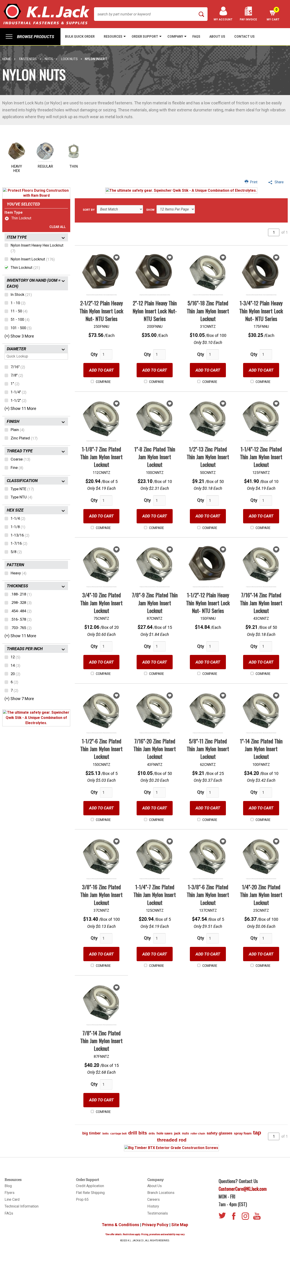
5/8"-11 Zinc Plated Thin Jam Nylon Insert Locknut (208, 749)
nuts (185, 1133)
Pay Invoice (248, 19)
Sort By (89, 209)
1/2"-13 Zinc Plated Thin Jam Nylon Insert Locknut (208, 457)
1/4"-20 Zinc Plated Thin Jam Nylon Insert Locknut (261, 894)
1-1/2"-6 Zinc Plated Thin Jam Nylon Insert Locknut (101, 749)
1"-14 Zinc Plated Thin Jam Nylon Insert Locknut (261, 749)
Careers (153, 1199)
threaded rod (171, 1139)
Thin (74, 166)
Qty (94, 354)
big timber (91, 1133)
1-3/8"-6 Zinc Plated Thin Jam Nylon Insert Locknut (208, 894)
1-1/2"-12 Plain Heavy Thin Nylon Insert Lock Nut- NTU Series (208, 603)
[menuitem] (30, 36)
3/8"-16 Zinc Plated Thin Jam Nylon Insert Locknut (101, 894)
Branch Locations (160, 1193)
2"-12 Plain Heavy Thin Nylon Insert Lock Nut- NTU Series (155, 311)
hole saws (164, 1133)
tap (257, 1132)
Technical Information (22, 1206)
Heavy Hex (16, 168)
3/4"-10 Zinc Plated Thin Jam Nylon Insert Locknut (101, 603)
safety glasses (219, 1133)
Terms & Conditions (120, 1224)
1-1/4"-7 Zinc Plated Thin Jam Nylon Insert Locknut (154, 894)
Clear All (57, 227)
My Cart (273, 14)
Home (6, 59)
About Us (154, 1186)
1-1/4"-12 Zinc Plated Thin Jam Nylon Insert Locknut (261, 457)
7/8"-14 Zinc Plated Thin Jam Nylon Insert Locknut (101, 1041)
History (153, 1206)
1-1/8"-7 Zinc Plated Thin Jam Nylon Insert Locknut (101, 457)
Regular (45, 166)
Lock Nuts (69, 59)
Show (150, 209)
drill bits (137, 1132)
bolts (105, 1133)
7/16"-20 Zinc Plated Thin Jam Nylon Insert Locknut (154, 749)
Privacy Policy (155, 1224)
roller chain (198, 1133)
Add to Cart (101, 370)
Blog (8, 1186)
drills (152, 1133)
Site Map (179, 1224)
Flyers (9, 1193)
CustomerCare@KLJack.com (243, 1188)
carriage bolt (118, 1133)
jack (177, 1133)
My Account (223, 19)
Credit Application (90, 1186)
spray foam (242, 1133)
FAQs (9, 1213)
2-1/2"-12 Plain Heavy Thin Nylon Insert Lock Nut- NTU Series (101, 311)
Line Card (12, 1199)
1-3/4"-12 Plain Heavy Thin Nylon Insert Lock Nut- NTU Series (261, 311)
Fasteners (28, 59)
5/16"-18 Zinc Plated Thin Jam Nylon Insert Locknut (208, 311)
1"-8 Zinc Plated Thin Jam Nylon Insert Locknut (154, 457)
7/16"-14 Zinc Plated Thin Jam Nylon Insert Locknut (261, 603)
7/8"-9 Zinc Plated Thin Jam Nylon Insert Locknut (155, 603)
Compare (103, 382)
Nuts (49, 59)
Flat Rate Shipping (90, 1193)
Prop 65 (82, 1199)
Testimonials (157, 1213)
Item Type (14, 212)
